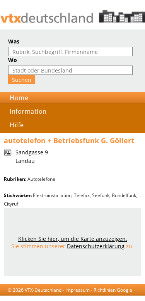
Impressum (77, 290)
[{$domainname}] (72, 16)
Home (19, 97)
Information (28, 111)
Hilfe (17, 125)
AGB (42, 297)
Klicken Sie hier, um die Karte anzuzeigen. (72, 238)
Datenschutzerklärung (96, 246)
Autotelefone (41, 179)
